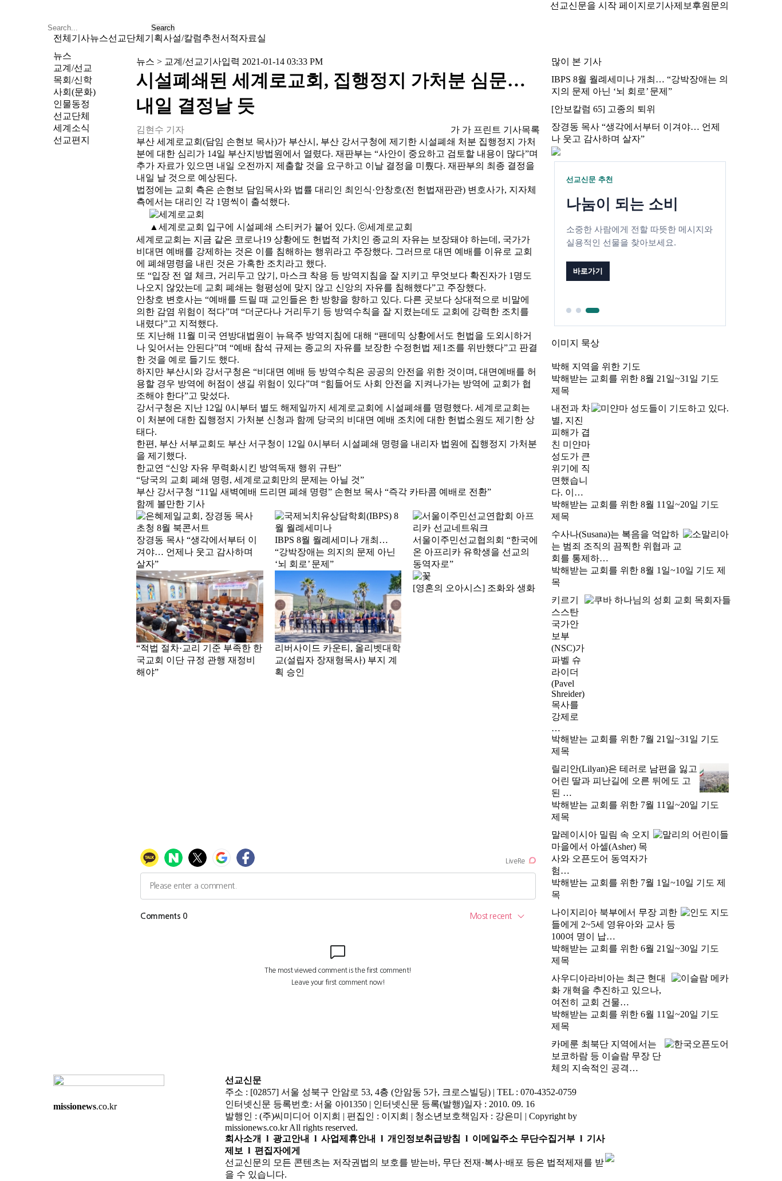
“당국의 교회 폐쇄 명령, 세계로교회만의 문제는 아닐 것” (250, 480)
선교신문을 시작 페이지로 (602, 5)
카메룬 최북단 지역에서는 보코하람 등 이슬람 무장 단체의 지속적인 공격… (606, 1056)
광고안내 (291, 1138)
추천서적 (220, 38)
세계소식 (71, 128)
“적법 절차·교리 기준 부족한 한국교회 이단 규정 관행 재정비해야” (199, 660)
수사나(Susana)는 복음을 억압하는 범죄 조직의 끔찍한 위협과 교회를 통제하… (616, 546)
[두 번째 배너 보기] (578, 310)
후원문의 (710, 5)
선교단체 (126, 38)
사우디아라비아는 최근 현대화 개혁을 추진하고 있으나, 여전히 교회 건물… (608, 990)
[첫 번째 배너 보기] (568, 310)
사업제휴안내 (348, 1138)
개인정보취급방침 (424, 1138)
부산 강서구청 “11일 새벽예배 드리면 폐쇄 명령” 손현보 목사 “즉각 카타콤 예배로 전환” (313, 492)
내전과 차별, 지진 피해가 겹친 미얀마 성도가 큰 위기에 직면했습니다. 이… (570, 450)
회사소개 (243, 1138)
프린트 (487, 129)
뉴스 (99, 38)
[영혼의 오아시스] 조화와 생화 (474, 588)
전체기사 (71, 38)
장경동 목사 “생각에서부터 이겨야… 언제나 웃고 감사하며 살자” (196, 552)
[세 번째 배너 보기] (592, 310)
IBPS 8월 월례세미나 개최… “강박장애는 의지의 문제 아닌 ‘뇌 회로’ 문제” (335, 552)
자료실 (252, 38)
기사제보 (673, 5)
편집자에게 (278, 1150)
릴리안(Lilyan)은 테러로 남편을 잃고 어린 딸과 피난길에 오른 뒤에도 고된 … (624, 781)
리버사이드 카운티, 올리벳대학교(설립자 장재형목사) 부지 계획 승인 (338, 660)
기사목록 (521, 129)
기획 (154, 38)
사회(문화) (74, 92)
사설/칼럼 (182, 38)
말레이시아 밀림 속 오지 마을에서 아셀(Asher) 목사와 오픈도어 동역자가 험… (600, 852)
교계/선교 (72, 68)
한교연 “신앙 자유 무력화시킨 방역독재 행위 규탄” (238, 468)
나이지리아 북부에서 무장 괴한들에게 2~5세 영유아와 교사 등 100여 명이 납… (614, 924)
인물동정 (71, 104)
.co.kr (85, 1106)
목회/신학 (72, 80)
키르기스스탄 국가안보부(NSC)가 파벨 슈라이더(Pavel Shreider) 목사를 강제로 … (567, 664)
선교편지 (71, 140)
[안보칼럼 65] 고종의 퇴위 (603, 109)
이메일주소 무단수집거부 (523, 1138)
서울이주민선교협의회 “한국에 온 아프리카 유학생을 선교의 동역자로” (475, 552)
